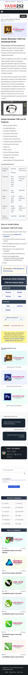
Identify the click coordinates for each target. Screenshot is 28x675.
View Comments (14, 486)
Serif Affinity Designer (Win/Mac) (12, 573)
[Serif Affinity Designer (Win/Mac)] (14, 562)
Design (4, 570)
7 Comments (23, 548)
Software (5, 548)
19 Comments (23, 570)
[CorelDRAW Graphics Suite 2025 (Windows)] (14, 624)
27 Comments (23, 611)
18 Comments (23, 632)
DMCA (6, 672)
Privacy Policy (12, 672)
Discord (14, 451)
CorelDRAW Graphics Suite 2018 (12, 593)
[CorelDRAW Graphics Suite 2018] (14, 583)
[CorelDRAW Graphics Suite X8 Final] (14, 603)
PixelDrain (8, 292)
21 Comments (23, 591)
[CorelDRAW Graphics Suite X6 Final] (14, 646)
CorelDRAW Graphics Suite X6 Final (13, 657)
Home (2, 19)
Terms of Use (20, 672)
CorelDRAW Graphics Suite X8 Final (13, 614)
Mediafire (19, 292)
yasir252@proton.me (7, 669)
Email (9, 451)
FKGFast (8, 296)
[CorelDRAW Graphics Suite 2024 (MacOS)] (14, 540)
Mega (19, 296)
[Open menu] (2, 12)
